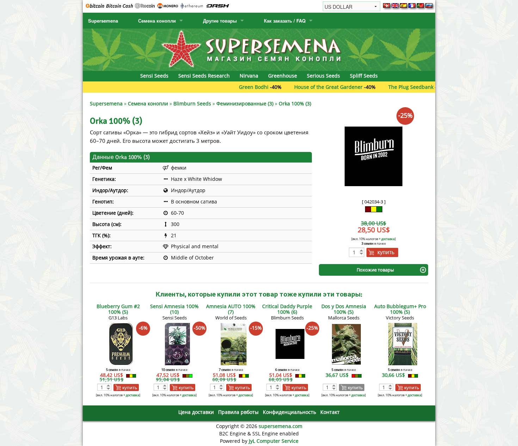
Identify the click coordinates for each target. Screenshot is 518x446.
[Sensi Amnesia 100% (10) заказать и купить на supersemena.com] (177, 343)
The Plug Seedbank (396, 87)
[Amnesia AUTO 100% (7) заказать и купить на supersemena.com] (233, 343)
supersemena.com (280, 426)
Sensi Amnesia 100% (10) (174, 309)
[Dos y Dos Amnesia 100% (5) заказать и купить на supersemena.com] (346, 343)
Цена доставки (196, 412)
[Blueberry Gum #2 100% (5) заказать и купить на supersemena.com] (120, 343)
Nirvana (249, 75)
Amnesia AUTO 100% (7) (230, 309)
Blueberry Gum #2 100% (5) (118, 309)
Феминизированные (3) (244, 103)
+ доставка (387, 239)
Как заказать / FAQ (285, 20)
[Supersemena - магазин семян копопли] (259, 49)
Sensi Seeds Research (204, 75)
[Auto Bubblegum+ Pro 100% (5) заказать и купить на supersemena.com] (402, 343)
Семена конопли (157, 20)
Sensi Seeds (154, 75)
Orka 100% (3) (295, 103)
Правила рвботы (238, 412)
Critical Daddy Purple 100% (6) (287, 309)
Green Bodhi (239, 87)
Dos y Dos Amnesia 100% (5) (343, 309)
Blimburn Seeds (192, 103)
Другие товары (220, 20)
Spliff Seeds (364, 75)
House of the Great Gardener (314, 87)
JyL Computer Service (273, 441)
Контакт (330, 412)
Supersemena (103, 20)
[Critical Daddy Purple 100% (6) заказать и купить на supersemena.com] (290, 343)
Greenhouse (282, 75)
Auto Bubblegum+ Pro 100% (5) (400, 309)
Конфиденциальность (289, 412)
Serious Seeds (323, 75)
